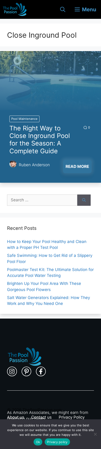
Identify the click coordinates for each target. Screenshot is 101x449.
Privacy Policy (72, 417)
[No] (95, 434)
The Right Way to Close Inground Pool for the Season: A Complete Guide (39, 139)
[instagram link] (12, 371)
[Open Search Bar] (62, 9)
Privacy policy (57, 442)
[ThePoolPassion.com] (14, 9)
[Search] (84, 200)
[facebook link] (41, 371)
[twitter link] (26, 371)
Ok (38, 442)
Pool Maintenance (24, 119)
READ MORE (77, 166)
